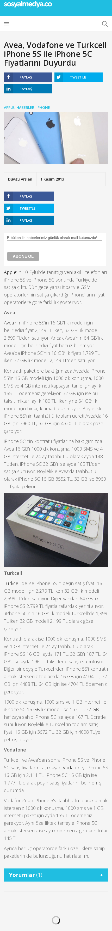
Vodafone (73, 767)
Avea (9, 322)
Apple (9, 107)
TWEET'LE (78, 77)
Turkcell (12, 583)
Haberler (25, 107)
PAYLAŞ (26, 77)
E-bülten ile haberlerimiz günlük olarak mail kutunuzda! (52, 237)
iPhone (43, 107)
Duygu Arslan (20, 179)
